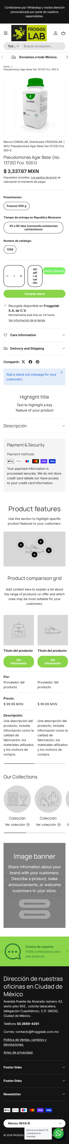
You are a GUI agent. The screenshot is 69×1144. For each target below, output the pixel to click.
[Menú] (6, 33)
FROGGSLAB (20, 1135)
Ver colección (15, 824)
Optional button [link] (34, 903)
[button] (63, 33)
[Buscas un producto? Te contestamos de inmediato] (58, 1133)
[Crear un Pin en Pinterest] (37, 361)
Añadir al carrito (35, 276)
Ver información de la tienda (26, 320)
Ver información (19, 661)
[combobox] (34, 46)
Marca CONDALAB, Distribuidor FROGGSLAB (33, 142)
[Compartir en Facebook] (30, 361)
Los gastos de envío (44, 177)
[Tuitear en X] (23, 361)
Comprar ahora (34, 294)
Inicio (7, 66)
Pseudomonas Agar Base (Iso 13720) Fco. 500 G (31, 69)
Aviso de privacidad (18, 1052)
